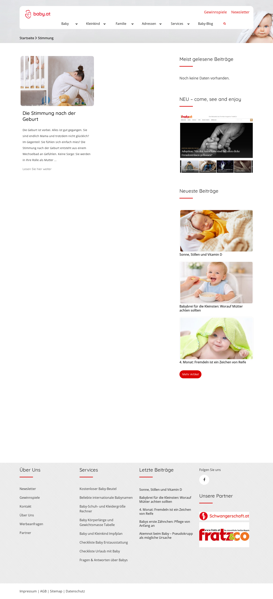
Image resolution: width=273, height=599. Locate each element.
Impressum (28, 591)
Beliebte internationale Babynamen (106, 497)
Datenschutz (75, 591)
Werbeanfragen (31, 524)
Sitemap (56, 591)
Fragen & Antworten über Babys (104, 560)
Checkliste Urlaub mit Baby (100, 551)
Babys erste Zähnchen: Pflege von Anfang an (164, 523)
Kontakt (25, 506)
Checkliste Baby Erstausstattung (104, 542)
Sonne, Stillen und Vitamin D (200, 254)
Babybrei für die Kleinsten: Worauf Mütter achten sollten (211, 308)
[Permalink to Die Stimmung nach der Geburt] (57, 104)
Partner (25, 533)
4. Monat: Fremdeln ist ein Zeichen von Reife (212, 362)
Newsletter (240, 12)
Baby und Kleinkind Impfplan (101, 533)
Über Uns (27, 515)
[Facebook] (204, 480)
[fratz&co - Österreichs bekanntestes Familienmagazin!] (224, 546)
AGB (43, 591)
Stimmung (46, 38)
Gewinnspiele (215, 12)
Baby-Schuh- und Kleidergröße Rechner (103, 508)
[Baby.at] (37, 12)
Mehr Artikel (190, 374)
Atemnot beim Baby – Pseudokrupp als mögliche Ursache (166, 535)
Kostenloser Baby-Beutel (98, 489)
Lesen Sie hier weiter (37, 169)
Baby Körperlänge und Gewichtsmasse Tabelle (97, 522)
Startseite (27, 38)
